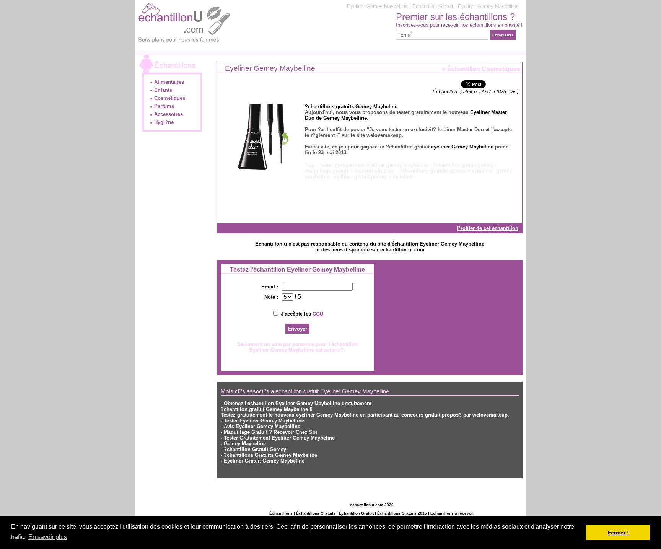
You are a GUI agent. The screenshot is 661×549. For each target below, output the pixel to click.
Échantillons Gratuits (315, 513)
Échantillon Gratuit (356, 513)
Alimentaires (168, 82)
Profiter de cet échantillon (487, 228)
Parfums (163, 106)
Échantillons (281, 513)
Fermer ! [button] (618, 532)
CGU (318, 314)
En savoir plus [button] (47, 537)
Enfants (162, 90)
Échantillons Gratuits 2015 (402, 513)
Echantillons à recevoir (452, 513)
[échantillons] (184, 43)
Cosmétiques (169, 98)
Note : (271, 297)
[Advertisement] (270, 62)
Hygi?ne (163, 122)
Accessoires (168, 114)
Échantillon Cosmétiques (483, 69)
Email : (269, 287)
